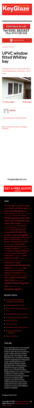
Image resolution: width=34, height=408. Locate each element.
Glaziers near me (12, 321)
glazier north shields (11, 239)
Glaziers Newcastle (23, 239)
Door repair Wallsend (20, 215)
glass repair (8, 237)
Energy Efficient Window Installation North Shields (15, 301)
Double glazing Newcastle (15, 305)
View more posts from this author (14, 118)
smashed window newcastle (14, 271)
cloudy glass (17, 210)
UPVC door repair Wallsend (22, 275)
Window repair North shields (14, 286)
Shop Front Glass (12, 336)
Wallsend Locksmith (19, 280)
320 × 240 (26, 69)
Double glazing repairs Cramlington (14, 332)
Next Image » (27, 102)
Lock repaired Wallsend (9, 244)
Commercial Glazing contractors (17, 317)
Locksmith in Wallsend (10, 253)
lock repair (23, 241)
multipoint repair (12, 262)
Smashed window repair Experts (17, 327)
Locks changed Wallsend (18, 251)
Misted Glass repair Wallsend (16, 260)
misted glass (14, 258)
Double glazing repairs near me (17, 314)
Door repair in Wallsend (21, 213)
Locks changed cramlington (15, 247)
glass (25, 234)
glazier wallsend (11, 241)
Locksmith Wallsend (17, 255)
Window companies (22, 401)
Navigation (19, 40)
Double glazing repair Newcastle (16, 221)
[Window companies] (17, 13)
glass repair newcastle (21, 237)
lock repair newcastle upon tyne (14, 245)
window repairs (13, 289)
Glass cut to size (11, 324)
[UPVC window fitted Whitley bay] (16, 98)
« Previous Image (8, 102)
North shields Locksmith (17, 268)
